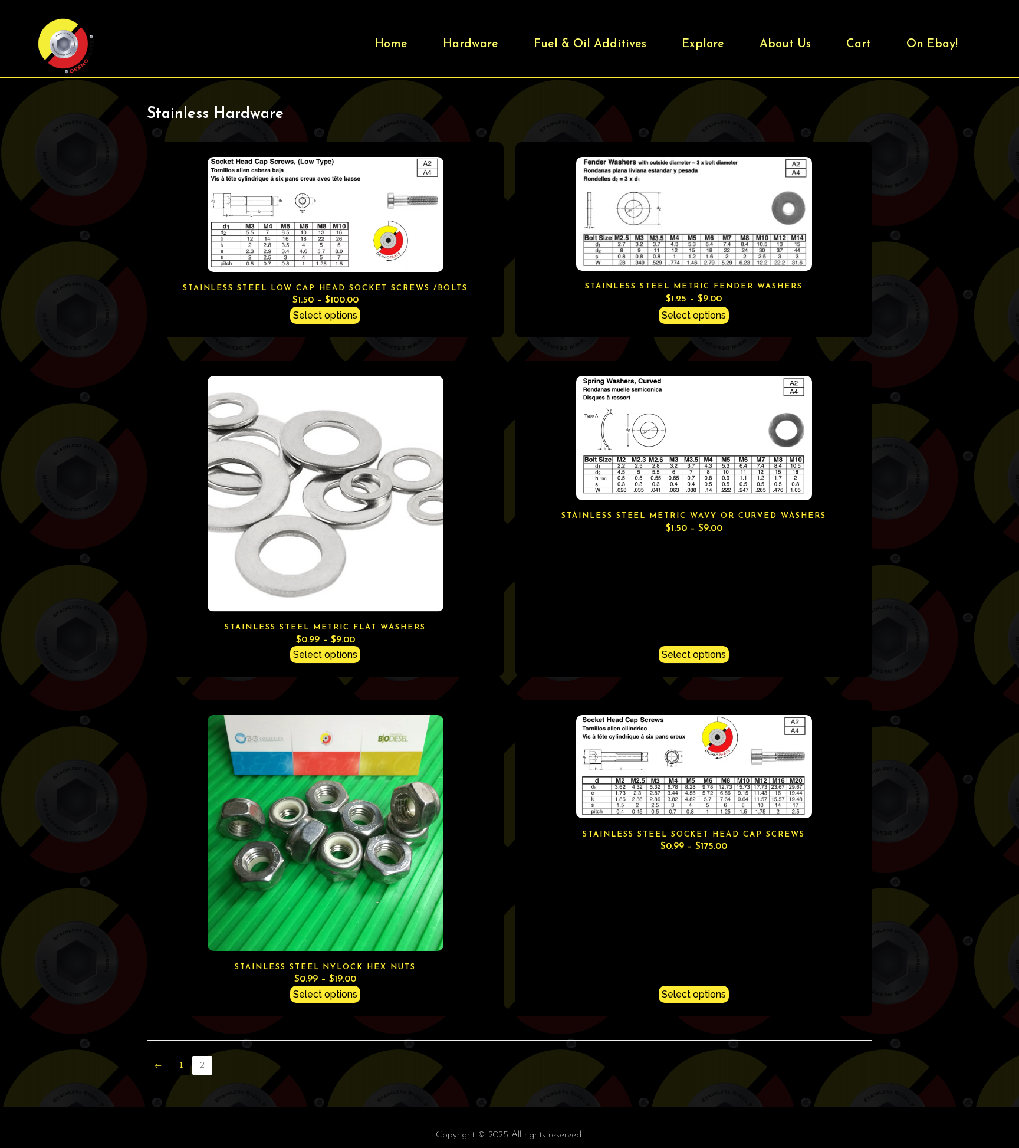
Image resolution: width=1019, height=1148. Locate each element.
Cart (858, 44)
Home (390, 44)
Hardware (470, 44)
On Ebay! (932, 44)
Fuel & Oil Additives (590, 44)
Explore (703, 44)
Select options (325, 315)
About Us (785, 44)
